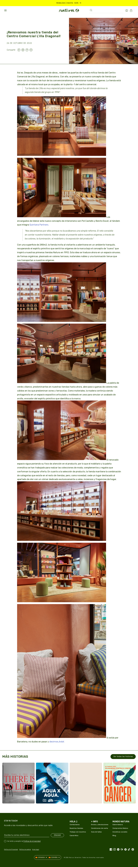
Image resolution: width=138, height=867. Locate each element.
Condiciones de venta (99, 828)
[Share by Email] (32, 49)
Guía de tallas (96, 832)
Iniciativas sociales (120, 832)
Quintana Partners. (39, 224)
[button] (5, 10)
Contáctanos (75, 825)
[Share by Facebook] (19, 49)
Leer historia (16, 799)
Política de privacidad (32, 841)
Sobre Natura (118, 825)
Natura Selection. (75, 857)
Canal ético (74, 835)
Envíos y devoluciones (99, 825)
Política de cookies (25, 849)
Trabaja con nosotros (78, 832)
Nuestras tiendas (76, 828)
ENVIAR (57, 835)
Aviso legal (35, 849)
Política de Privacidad (11, 849)
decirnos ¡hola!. (57, 741)
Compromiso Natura (120, 828)
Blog (114, 835)
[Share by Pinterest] (27, 49)
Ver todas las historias (123, 756)
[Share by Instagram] (23, 49)
